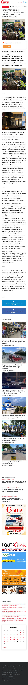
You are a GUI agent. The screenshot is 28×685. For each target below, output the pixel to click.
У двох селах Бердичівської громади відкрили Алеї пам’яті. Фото (13, 439)
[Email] (19, 2)
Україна (18, 488)
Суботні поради (11, 488)
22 (20, 639)
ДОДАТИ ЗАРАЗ (7, 46)
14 (17, 637)
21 (17, 639)
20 (14, 639)
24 (4, 641)
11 (7, 637)
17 (4, 639)
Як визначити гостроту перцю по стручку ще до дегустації (12, 490)
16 (23, 637)
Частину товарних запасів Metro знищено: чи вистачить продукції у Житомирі (13, 341)
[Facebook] (23, 2)
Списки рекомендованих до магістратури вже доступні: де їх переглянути (12, 499)
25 (7, 641)
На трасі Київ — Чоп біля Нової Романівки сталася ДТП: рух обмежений (12, 366)
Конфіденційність (6, 681)
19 (10, 639)
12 (10, 637)
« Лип (4, 647)
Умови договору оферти (8, 679)
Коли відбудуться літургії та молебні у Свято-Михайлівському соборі (13, 416)
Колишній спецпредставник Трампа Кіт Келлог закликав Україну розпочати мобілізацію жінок (14, 620)
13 (14, 637)
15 (20, 637)
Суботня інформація (7, 496)
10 (4, 637)
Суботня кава (10, 479)
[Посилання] (5, 2)
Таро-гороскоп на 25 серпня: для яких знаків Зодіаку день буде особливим (14, 481)
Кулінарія (4, 488)
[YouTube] (21, 2)
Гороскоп (4, 479)
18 (7, 639)
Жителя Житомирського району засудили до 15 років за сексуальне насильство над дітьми (13, 391)
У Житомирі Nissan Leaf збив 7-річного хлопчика (12, 463)
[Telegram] (26, 2)
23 (23, 639)
